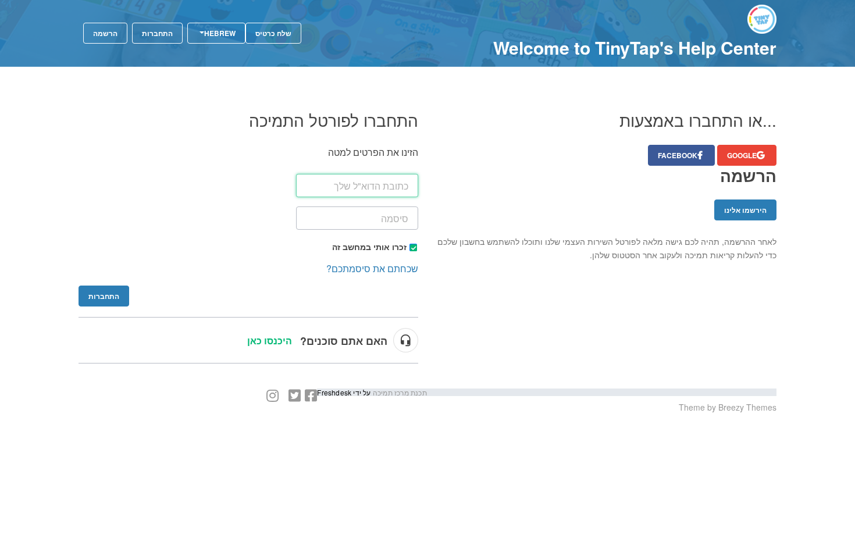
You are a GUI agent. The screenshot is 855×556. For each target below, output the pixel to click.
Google (742, 155)
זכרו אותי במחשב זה (369, 246)
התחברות (103, 296)
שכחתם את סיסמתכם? (372, 268)
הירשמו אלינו (745, 210)
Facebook (677, 155)
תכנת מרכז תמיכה (399, 392)
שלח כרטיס (273, 33)
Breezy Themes (747, 407)
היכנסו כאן (269, 340)
